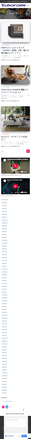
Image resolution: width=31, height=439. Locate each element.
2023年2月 (4, 289)
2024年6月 (4, 254)
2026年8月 (4, 202)
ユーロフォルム (7, 401)
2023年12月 (5, 269)
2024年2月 (4, 266)
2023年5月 (4, 280)
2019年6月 (4, 390)
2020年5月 (4, 358)
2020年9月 (4, 347)
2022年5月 (4, 306)
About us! (9, 1)
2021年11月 (4, 318)
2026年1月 (4, 217)
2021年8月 (4, 321)
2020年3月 (4, 364)
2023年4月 (4, 283)
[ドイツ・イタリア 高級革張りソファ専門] (14, 5)
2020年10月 (5, 344)
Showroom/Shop (23, 1)
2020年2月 (4, 367)
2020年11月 (4, 341)
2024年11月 (4, 240)
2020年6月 (4, 355)
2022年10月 (5, 300)
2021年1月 (4, 335)
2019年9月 (4, 381)
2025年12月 (5, 220)
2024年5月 (4, 257)
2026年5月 (4, 208)
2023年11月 (4, 272)
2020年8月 (4, 349)
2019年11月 (4, 375)
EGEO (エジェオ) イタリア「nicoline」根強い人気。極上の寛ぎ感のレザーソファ (15, 50)
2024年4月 (4, 260)
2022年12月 (5, 295)
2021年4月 (4, 326)
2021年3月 (4, 329)
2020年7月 (4, 352)
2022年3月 (4, 309)
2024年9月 (4, 246)
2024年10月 (5, 243)
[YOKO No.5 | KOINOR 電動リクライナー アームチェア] (15, 74)
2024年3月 (4, 263)
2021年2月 (4, 332)
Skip (19, 436)
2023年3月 (4, 286)
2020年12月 (5, 338)
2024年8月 (4, 249)
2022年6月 (4, 303)
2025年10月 (5, 223)
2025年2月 (4, 237)
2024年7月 (4, 251)
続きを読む (18, 57)
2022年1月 (4, 312)
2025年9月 (4, 225)
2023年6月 (4, 277)
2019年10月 (5, 378)
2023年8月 (4, 274)
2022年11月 (4, 298)
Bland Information (15, 1)
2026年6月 (4, 205)
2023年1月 (4, 292)
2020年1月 (4, 370)
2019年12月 (5, 372)
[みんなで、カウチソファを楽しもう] (15, 118)
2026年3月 (4, 214)
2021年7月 (4, 323)
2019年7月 (4, 387)
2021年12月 (5, 315)
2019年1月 (4, 393)
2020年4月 (4, 361)
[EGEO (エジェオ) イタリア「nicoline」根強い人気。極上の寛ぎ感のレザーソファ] (15, 31)
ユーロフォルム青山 (5, 45)
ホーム (5, 1)
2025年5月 (4, 231)
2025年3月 (4, 234)
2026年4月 (4, 211)
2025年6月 (4, 228)
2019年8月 (4, 384)
